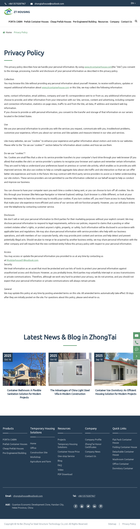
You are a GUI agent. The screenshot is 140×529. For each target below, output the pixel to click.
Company (114, 21)
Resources (103, 21)
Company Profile (93, 439)
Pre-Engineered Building (85, 21)
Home (9, 32)
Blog (60, 460)
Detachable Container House (123, 453)
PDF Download (65, 474)
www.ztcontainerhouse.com (98, 67)
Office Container (121, 464)
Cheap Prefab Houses (60, 21)
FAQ (60, 465)
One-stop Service (66, 456)
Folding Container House (125, 447)
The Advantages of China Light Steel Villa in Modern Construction (70, 392)
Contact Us (126, 21)
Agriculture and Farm (40, 461)
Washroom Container (123, 459)
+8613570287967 (17, 3)
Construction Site (38, 452)
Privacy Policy (20, 32)
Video (60, 470)
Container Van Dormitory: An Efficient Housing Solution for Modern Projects (115, 392)
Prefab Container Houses (36, 21)
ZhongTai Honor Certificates (93, 446)
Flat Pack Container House (122, 441)
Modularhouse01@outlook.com (22, 260)
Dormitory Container (123, 468)
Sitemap (112, 524)
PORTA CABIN (15, 21)
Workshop (35, 457)
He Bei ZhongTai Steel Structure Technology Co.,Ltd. (42, 524)
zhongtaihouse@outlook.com (49, 3)
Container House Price (69, 451)
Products (8, 428)
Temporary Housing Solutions (42, 430)
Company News (92, 451)
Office (33, 448)
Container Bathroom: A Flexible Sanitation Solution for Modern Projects (24, 394)
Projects (62, 439)
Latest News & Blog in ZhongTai (70, 337)
